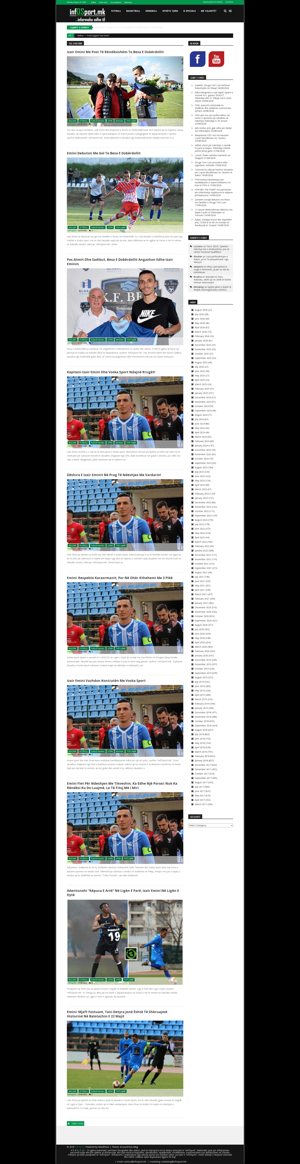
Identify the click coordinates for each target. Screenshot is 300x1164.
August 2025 (201, 362)
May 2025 (200, 375)
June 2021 (200, 581)
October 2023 (202, 458)
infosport (72, 124)
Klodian (198, 256)
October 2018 (202, 721)
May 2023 (200, 480)
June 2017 (200, 791)
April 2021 (200, 589)
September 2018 (203, 725)
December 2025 (203, 344)
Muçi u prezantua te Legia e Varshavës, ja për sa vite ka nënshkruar (211, 269)
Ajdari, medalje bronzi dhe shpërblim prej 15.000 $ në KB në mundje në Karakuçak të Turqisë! (213, 222)
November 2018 (203, 716)
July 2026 (199, 314)
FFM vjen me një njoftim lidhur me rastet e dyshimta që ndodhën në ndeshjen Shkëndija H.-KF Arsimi (212, 118)
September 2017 (203, 778)
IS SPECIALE (189, 10)
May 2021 (200, 585)
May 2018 (200, 743)
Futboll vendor (97, 121)
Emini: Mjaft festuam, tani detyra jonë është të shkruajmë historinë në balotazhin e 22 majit (117, 1014)
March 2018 (201, 751)
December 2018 (203, 712)
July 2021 (199, 576)
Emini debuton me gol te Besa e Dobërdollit (104, 153)
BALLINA (72, 121)
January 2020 (201, 655)
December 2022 (203, 502)
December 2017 (203, 764)
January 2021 (201, 603)
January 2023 (201, 498)
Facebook (229, 2)
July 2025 (199, 366)
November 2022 (203, 506)
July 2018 (199, 734)
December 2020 (203, 607)
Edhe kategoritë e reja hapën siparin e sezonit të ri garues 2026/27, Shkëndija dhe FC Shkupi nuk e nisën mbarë (161, 27)
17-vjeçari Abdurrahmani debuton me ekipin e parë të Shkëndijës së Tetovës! (213, 212)
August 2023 (201, 467)
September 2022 (203, 515)
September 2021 (203, 568)
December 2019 (203, 659)
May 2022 (200, 533)
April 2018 (200, 747)
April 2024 (200, 432)
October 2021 (202, 563)
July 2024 (199, 419)
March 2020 (201, 646)
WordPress (104, 1146)
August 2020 (201, 624)
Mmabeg (199, 286)
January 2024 (201, 445)
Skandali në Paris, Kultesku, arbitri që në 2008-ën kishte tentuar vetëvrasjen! (212, 279)
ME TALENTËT (209, 10)
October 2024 (202, 406)
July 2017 (199, 786)
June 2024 (200, 423)
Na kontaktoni (116, 2)
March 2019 (201, 699)
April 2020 (200, 642)
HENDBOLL (151, 10)
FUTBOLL (116, 10)
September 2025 (203, 358)
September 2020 (203, 620)
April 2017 (200, 799)
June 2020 (200, 633)
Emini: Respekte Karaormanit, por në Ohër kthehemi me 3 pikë (120, 578)
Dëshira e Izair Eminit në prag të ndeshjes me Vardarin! (114, 475)
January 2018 (201, 760)
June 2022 (200, 528)
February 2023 (202, 493)
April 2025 (200, 379)
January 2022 (201, 550)
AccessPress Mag (129, 1146)
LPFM (110, 121)
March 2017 (201, 804)
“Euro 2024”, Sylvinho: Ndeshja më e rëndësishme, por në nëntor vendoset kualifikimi (211, 249)
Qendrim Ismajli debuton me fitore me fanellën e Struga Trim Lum (212, 201)
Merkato (119, 121)
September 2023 (203, 463)
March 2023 (201, 489)
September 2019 (203, 673)
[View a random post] (230, 11)
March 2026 (201, 331)
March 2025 (201, 384)
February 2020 (202, 651)
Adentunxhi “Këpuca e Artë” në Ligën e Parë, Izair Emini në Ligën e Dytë (123, 892)
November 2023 (203, 454)
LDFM (110, 227)
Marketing (128, 2)
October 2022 (202, 511)
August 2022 (201, 519)
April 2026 (200, 327)
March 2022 (201, 541)
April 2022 (200, 537)
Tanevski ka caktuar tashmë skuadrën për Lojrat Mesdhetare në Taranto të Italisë (214, 172)
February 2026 (202, 336)
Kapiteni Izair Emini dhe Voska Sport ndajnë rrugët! (111, 372)
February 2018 (202, 756)
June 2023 (200, 476)
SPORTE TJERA (170, 10)
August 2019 (201, 677)
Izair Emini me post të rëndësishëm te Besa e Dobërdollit (115, 52)
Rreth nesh (103, 2)
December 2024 (203, 397)
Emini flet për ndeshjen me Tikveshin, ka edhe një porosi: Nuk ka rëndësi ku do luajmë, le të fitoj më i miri (122, 785)
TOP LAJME (131, 121)
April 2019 (200, 694)
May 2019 (200, 690)
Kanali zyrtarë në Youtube (212, 2)
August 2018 (201, 729)
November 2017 (203, 769)
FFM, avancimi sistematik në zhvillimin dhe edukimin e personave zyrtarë (213, 108)
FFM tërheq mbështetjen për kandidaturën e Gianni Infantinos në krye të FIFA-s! (213, 182)
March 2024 (201, 436)
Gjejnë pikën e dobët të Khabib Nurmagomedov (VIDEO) (212, 288)
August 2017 (201, 782)
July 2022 (199, 524)
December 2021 (203, 554)
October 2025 (202, 353)
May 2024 (200, 428)
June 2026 (200, 318)
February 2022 (202, 546)
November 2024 (203, 401)
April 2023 (200, 484)
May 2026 (200, 323)
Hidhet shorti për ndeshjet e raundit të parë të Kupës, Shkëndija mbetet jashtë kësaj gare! (213, 148)
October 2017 (202, 773)
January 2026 (201, 340)
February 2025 (202, 388)
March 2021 (201, 594)
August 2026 (201, 309)
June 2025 (200, 371)
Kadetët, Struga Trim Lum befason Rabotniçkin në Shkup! (212, 87)
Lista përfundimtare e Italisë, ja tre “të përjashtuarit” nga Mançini (211, 259)
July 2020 (199, 629)
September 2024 (203, 410)
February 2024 (202, 441)
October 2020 (202, 616)
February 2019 (202, 703)
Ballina (93, 2)
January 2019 (201, 708)
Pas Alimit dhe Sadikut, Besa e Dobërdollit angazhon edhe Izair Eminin (120, 261)
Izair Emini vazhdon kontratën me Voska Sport (106, 680)
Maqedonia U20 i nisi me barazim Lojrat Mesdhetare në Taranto (212, 137)
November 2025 (203, 349)
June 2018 (200, 738)
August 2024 (201, 414)
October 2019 (202, 668)
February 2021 (202, 598)
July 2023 (199, 471)
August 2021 (201, 572)
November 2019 (203, 664)
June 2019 (200, 686)
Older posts (77, 1123)
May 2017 (200, 795)
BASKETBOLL (133, 10)
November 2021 (203, 559)
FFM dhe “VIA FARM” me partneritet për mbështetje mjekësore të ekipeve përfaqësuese (214, 192)
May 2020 (200, 638)
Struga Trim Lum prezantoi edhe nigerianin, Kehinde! (211, 164)
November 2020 (203, 611)
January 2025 (201, 393)
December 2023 (203, 449)
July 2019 (199, 681)
